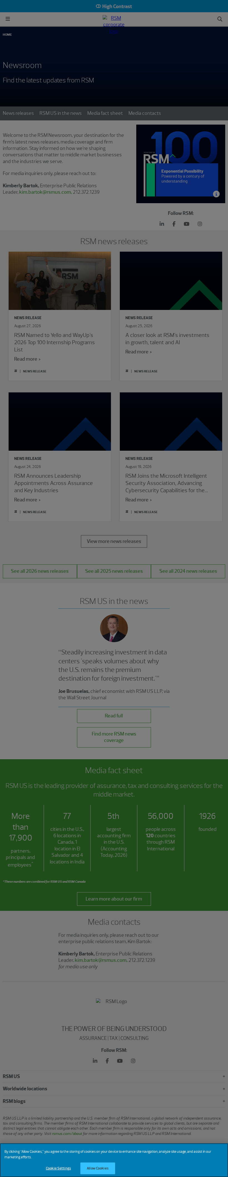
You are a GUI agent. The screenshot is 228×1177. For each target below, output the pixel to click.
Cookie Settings (58, 1168)
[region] (114, 1160)
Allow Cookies (97, 1168)
